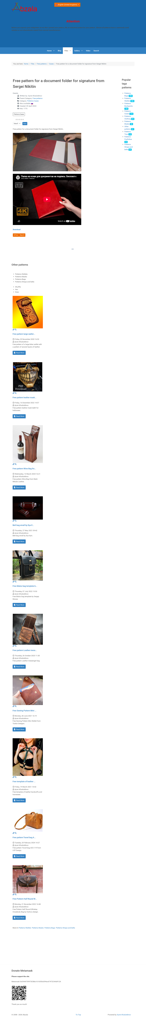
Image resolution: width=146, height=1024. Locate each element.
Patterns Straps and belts (128, 146)
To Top (78, 1015)
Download (16, 230)
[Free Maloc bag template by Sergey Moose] (28, 565)
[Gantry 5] (24, 7)
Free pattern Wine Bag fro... (24, 468)
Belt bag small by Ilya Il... (23, 525)
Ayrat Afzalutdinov (124, 1015)
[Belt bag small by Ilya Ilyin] (28, 508)
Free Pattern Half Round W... (25, 899)
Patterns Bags (49, 928)
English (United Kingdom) (68, 5)
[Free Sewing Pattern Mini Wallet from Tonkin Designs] (28, 690)
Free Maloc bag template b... (25, 586)
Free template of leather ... (24, 781)
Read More (20, 353)
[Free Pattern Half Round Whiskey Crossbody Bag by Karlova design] (28, 879)
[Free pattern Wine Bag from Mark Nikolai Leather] (28, 444)
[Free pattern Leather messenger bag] (28, 629)
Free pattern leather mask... (24, 397)
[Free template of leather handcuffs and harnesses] (28, 757)
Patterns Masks (38, 928)
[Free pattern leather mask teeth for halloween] (28, 377)
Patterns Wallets (25, 928)
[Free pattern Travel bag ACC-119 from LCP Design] (28, 820)
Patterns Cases (33, 101)
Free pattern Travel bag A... (24, 837)
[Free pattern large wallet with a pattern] (28, 312)
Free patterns (37, 98)
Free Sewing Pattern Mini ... (24, 710)
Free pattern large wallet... (24, 334)
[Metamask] (19, 993)
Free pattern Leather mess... (25, 650)
